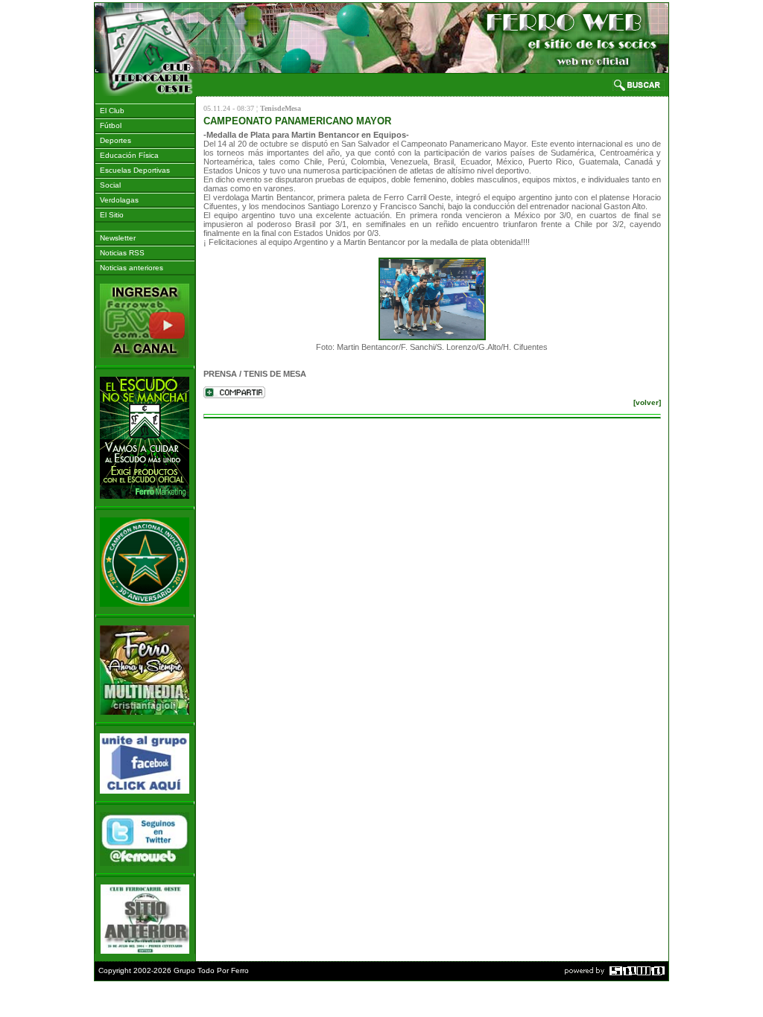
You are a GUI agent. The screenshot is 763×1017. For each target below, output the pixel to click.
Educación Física (127, 155)
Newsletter (115, 238)
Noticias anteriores (129, 268)
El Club (109, 110)
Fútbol (108, 125)
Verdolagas (117, 200)
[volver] (647, 402)
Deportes (113, 140)
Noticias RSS (120, 253)
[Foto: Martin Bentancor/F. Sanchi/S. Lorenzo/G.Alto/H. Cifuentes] (432, 297)
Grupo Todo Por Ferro (211, 970)
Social (108, 185)
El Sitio (109, 215)
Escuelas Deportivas (132, 170)
